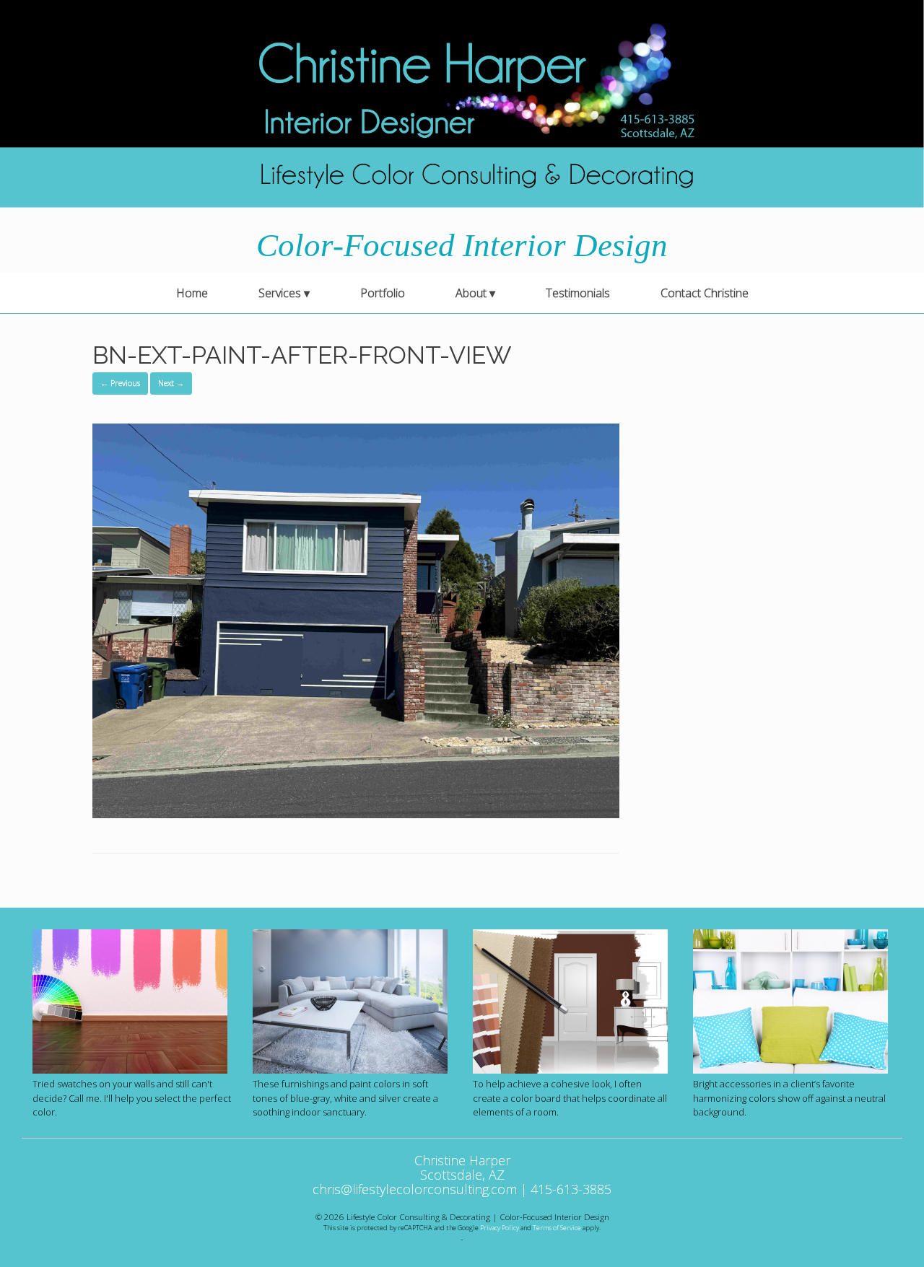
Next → (171, 382)
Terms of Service (557, 1227)
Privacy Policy (499, 1227)
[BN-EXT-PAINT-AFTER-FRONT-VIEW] (355, 814)
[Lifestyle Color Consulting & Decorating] (462, 104)
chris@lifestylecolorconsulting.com (415, 1189)
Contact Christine (705, 293)
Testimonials (578, 293)
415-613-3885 (571, 1189)
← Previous (120, 382)
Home (192, 293)
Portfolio (382, 293)
